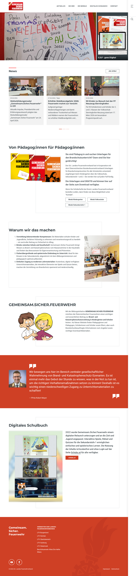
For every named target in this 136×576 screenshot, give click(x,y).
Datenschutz (115, 569)
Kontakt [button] (114, 6)
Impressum (106, 569)
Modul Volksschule (97, 199)
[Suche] (132, 19)
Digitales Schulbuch (98, 6)
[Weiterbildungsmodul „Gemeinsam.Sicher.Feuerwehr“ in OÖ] (60, 129)
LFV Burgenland (42, 533)
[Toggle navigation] (132, 6)
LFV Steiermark (42, 546)
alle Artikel (112, 71)
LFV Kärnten (41, 536)
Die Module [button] (82, 6)
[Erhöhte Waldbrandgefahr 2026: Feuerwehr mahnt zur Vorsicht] (64, 129)
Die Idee (71, 6)
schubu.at (71, 458)
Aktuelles (61, 6)
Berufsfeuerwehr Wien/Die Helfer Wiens (48, 551)
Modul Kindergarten (75, 199)
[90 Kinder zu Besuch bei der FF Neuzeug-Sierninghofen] (67, 129)
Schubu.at (76, 452)
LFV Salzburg (42, 543)
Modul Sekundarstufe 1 (76, 205)
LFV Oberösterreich (43, 539)
